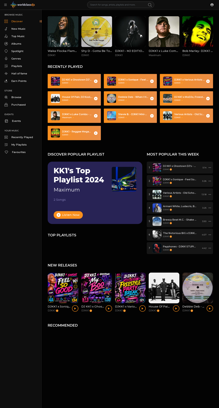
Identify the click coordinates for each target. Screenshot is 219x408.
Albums (16, 43)
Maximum (155, 55)
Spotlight (17, 51)
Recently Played (22, 137)
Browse (16, 97)
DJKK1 (51, 55)
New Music (18, 28)
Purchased (18, 104)
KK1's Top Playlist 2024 (79, 175)
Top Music (18, 36)
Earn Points (19, 80)
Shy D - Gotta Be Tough (98, 51)
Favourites (19, 152)
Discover (17, 21)
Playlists (16, 66)
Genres (16, 58)
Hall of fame (19, 73)
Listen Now (70, 215)
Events (16, 120)
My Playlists (19, 144)
